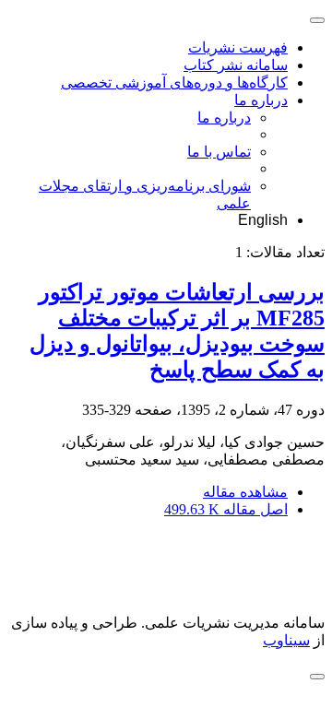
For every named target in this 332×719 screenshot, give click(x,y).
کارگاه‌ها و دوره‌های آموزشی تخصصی (174, 82)
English (263, 220)
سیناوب (286, 640)
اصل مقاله (226, 509)
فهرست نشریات (238, 47)
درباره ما (261, 100)
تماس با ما (219, 151)
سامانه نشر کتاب (236, 65)
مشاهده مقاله (245, 492)
